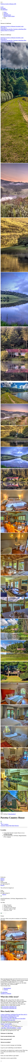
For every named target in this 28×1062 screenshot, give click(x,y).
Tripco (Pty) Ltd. (6, 1025)
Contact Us (11, 30)
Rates (13, 825)
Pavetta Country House (9, 16)
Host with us (4, 27)
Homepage (3, 26)
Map (10, 825)
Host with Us (24, 1014)
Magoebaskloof (7, 15)
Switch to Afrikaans (11, 26)
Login (22, 26)
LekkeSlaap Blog (22, 29)
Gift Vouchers (4, 1015)
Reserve (2, 878)
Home (5, 12)
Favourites (3, 8)
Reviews (17, 825)
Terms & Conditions (8, 1023)
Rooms (7, 825)
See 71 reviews (4, 824)
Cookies (19, 1027)
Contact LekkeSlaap (5, 1014)
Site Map (2, 1023)
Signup (2, 30)
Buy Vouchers (14, 29)
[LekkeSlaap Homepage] (4, 9)
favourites (18, 26)
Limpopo (6, 13)
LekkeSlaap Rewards (6, 29)
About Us (6, 30)
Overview (3, 825)
